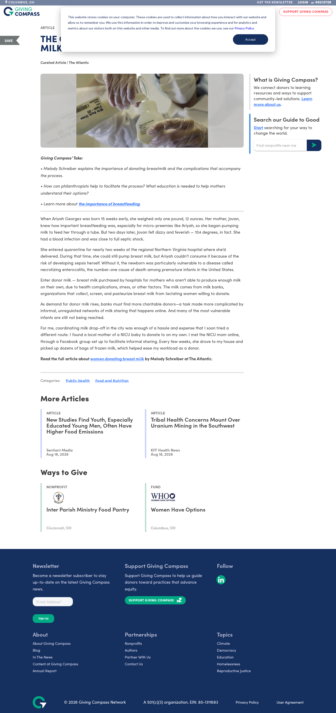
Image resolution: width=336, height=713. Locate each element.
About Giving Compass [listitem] (52, 643)
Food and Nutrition (112, 380)
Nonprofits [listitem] (133, 643)
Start (258, 127)
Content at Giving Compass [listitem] (55, 663)
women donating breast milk (117, 358)
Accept (250, 39)
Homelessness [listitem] (228, 663)
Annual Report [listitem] (44, 670)
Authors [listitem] (131, 650)
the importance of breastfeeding (109, 203)
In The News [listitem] (43, 657)
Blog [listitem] (36, 650)
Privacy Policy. (244, 28)
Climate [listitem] (223, 643)
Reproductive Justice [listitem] (234, 670)
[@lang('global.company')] (22, 11)
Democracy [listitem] (226, 650)
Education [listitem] (225, 657)
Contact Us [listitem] (134, 663)
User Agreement (290, 702)
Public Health (78, 380)
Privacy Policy (247, 702)
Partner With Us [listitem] (138, 657)
